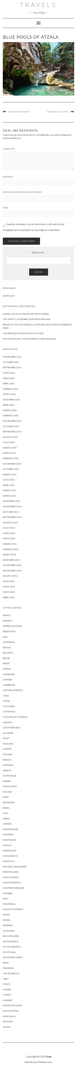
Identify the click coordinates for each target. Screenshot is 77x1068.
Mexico (7, 845)
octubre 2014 (11, 511)
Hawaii (6, 781)
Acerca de (9, 295)
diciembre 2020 (11, 399)
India (6, 797)
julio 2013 (9, 581)
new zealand (10, 871)
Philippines (9, 904)
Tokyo (6, 984)
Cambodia (9, 674)
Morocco (9, 861)
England (8, 743)
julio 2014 (9, 527)
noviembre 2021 (12, 356)
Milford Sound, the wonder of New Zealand (29, 338)
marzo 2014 (9, 543)
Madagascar (10, 829)
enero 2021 (9, 394)
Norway (7, 893)
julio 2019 (9, 442)
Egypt (6, 738)
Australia (8, 642)
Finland (7, 754)
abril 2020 (8, 404)
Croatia (7, 722)
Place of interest (13, 909)
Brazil (6, 663)
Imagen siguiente (58, 112)
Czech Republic (12, 727)
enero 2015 (9, 495)
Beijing (7, 647)
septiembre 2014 (12, 517)
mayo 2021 (9, 378)
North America (12, 882)
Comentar (9, 149)
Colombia (9, 706)
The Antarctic (11, 973)
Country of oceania (15, 716)
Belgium (8, 652)
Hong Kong (10, 786)
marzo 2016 (9, 474)
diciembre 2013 (11, 560)
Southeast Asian (12, 957)
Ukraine (7, 1000)
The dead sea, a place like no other (23, 333)
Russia (6, 920)
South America (12, 946)
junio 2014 (9, 533)
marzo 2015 (9, 490)
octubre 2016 (11, 469)
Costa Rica (9, 711)
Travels (38, 5)
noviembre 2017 (12, 463)
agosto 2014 (10, 522)
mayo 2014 (9, 538)
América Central (13, 626)
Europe (7, 748)
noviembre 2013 (12, 565)
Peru (5, 898)
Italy (5, 813)
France (7, 759)
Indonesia (9, 802)
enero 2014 (9, 554)
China (6, 700)
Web (5, 207)
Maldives (8, 834)
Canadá (7, 679)
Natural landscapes (15, 866)
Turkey (7, 994)
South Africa (11, 941)
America (8, 620)
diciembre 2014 (11, 501)
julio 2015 (9, 479)
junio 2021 (9, 372)
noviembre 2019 (12, 420)
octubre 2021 (11, 362)
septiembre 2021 (12, 367)
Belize (6, 658)
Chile (6, 695)
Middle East (9, 850)
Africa (6, 615)
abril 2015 (8, 485)
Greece (7, 770)
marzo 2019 (9, 447)
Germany (8, 765)
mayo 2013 (9, 592)
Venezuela (9, 1016)
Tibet (6, 978)
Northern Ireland (13, 888)
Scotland (8, 930)
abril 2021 (8, 383)
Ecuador (8, 733)
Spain (6, 962)
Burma (7, 668)
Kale (49, 1056)
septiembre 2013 (12, 570)
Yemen (6, 1027)
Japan (6, 818)
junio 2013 (9, 586)
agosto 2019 (10, 437)
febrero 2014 (10, 549)
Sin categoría (11, 936)
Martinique (10, 839)
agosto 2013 (10, 575)
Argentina (9, 631)
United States (11, 1010)
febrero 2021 (10, 388)
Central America (13, 690)
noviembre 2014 (12, 506)
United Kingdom (12, 1005)
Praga (6, 914)
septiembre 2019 (12, 431)
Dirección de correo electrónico (22, 192)
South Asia (9, 952)
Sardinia (8, 925)
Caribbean (9, 684)
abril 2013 (8, 597)
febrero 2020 (10, 415)
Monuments (10, 856)
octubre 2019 (11, 426)
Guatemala (9, 775)
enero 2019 (9, 452)
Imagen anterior (18, 112)
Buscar (39, 272)
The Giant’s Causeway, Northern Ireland (26, 319)
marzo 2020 (9, 410)
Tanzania (8, 968)
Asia (5, 636)
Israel (6, 807)
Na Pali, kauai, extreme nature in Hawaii (26, 313)
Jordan (7, 823)
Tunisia (7, 989)
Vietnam (8, 1021)
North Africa (11, 877)
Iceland (7, 791)
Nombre (8, 177)
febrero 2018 (10, 458)
